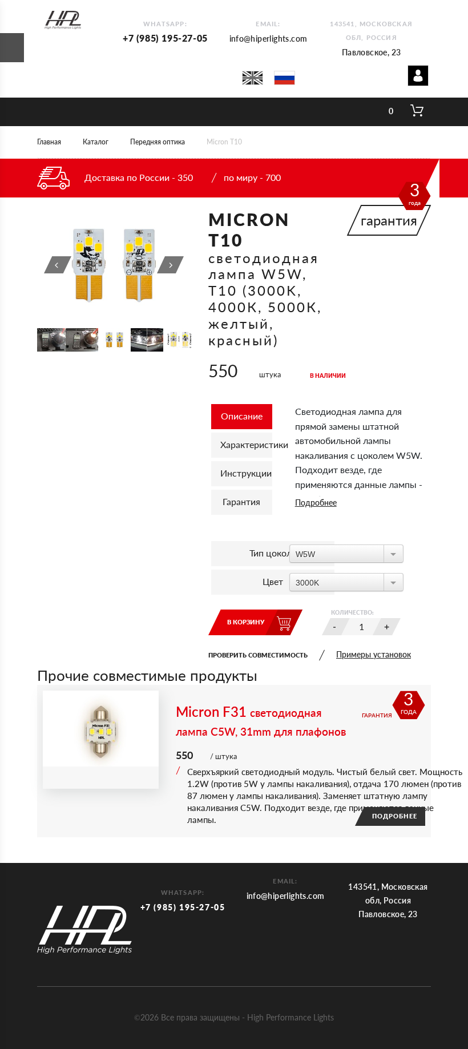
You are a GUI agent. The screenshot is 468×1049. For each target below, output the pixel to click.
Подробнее (316, 502)
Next (170, 264)
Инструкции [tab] (246, 472)
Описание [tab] (242, 415)
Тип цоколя (272, 552)
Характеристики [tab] (246, 444)
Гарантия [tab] (241, 501)
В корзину (245, 622)
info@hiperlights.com (268, 38)
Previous (57, 264)
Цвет (273, 581)
